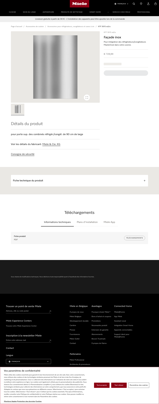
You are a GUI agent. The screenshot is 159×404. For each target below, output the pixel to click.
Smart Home (95, 12)
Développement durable (79, 321)
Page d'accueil (16, 26)
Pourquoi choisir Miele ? (101, 312)
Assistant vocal (120, 321)
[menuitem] (14, 11)
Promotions (96, 321)
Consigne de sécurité (22, 154)
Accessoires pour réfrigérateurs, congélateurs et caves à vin (70, 26)
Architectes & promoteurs (80, 364)
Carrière (73, 325)
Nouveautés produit (99, 325)
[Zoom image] (87, 97)
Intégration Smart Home (123, 325)
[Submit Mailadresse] (50, 341)
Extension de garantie (100, 330)
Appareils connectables (123, 330)
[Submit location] (50, 311)
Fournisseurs (75, 334)
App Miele (118, 316)
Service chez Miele (121, 12)
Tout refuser (119, 385)
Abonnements (97, 334)
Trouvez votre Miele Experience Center (21, 326)
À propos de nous (77, 312)
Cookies (39, 401)
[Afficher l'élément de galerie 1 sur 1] (17, 109)
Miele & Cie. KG (51, 144)
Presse (72, 330)
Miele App (109, 222)
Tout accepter (102, 385)
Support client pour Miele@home (121, 336)
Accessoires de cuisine (35, 26)
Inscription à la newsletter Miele (24, 335)
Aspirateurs (48, 12)
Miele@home (119, 312)
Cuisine (12, 12)
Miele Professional (77, 360)
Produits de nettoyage (72, 12)
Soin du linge (29, 12)
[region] (55, 67)
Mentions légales (10, 401)
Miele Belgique (75, 316)
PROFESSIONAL (143, 12)
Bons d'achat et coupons (101, 316)
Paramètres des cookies (139, 385)
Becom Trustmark (98, 339)
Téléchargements (134, 238)
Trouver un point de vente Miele (23, 306)
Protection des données (26, 401)
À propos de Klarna (99, 343)
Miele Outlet (75, 339)
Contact (73, 343)
